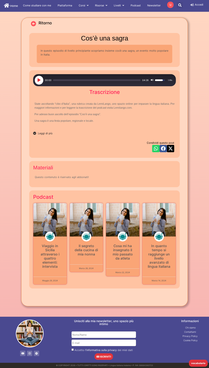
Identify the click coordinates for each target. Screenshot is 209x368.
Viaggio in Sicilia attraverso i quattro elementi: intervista (50, 256)
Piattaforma (65, 5)
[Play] (39, 80)
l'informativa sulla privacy (101, 350)
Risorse (99, 5)
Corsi (82, 5)
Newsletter (154, 5)
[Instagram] (29, 353)
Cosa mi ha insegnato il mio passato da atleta (123, 252)
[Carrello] (170, 5)
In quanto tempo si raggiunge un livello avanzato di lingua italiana (159, 256)
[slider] (97, 80)
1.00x (170, 80)
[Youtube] (22, 353)
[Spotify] (36, 353)
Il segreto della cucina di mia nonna (86, 250)
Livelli (117, 5)
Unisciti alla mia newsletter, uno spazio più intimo (104, 322)
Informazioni (190, 321)
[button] (180, 5)
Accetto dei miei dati (103, 350)
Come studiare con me (37, 5)
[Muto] (152, 80)
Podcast (136, 5)
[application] (104, 80)
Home (14, 6)
